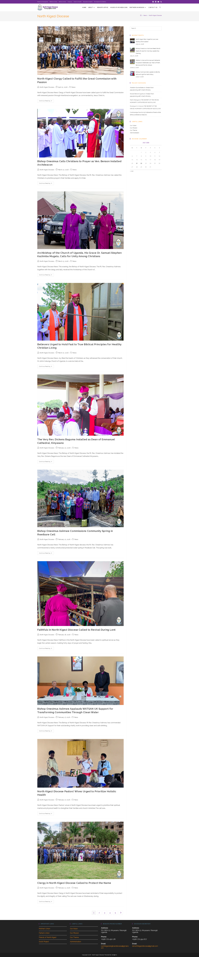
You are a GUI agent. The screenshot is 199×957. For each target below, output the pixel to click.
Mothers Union (53, 1)
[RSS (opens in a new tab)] (161, 2)
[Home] (140, 15)
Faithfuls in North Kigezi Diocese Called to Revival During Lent (76, 629)
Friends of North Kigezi (47, 937)
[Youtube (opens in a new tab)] (158, 2)
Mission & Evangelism (42, 1)
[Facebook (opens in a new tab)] (153, 2)
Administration (134, 133)
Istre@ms (114, 955)
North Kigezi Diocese (155, 15)
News (73, 87)
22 (141, 163)
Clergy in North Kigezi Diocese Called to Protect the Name (74, 882)
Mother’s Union (44, 929)
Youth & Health (78, 1)
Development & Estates (100, 1)
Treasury (70, 1)
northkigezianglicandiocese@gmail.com (115, 947)
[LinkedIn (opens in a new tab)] (155, 2)
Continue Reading (46, 100)
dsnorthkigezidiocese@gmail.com (145, 946)
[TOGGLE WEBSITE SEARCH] (160, 7)
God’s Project (44, 942)
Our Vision (133, 125)
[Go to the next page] (121, 913)
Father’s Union (44, 933)
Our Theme (133, 130)
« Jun (131, 171)
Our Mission (133, 128)
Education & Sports (87, 1)
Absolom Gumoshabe (136, 87)
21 (137, 163)
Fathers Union (62, 1)
